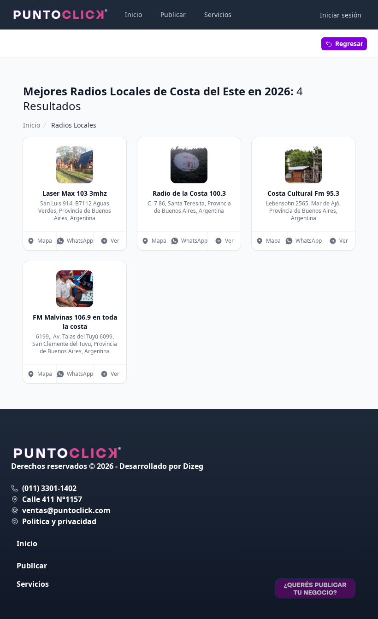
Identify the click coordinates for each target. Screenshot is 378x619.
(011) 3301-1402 (49, 488)
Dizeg (193, 466)
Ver (115, 241)
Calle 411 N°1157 (52, 499)
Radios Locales (73, 125)
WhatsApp (80, 241)
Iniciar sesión (340, 15)
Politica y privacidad (59, 521)
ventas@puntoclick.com (66, 510)
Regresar (349, 43)
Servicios (217, 14)
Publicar (173, 14)
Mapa (44, 241)
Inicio (133, 14)
